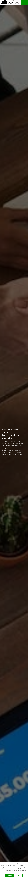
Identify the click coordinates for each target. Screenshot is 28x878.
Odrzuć (18, 875)
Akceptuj (10, 875)
